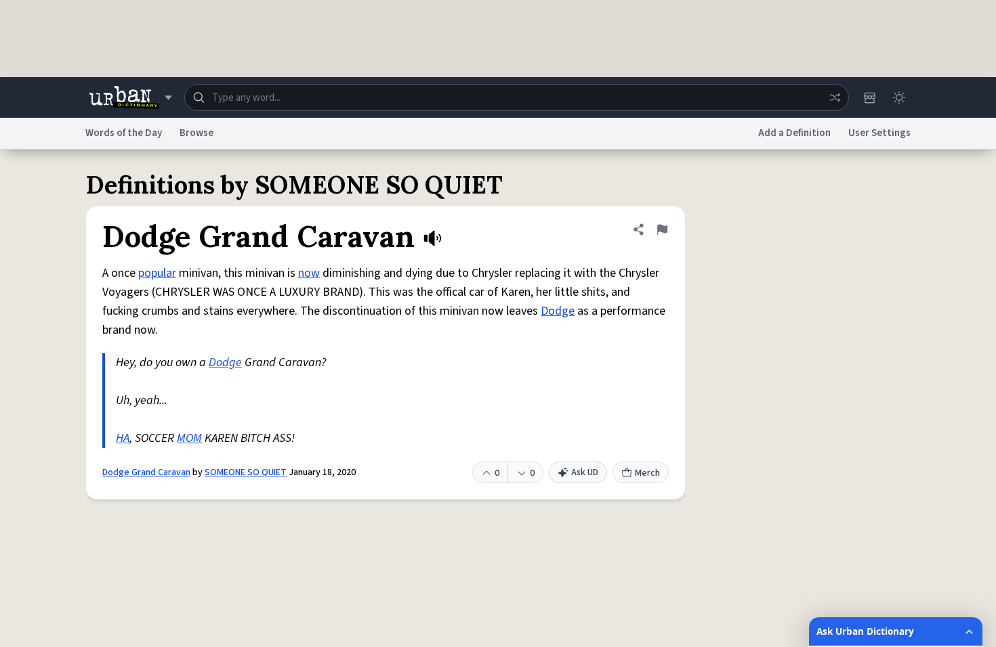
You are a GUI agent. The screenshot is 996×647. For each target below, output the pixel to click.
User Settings (879, 133)
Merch (647, 473)
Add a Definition (794, 133)
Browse (196, 133)
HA (122, 438)
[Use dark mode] (899, 97)
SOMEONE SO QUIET (246, 472)
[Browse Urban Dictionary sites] (130, 97)
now (309, 273)
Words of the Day (123, 133)
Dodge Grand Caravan (146, 472)
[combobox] (516, 97)
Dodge (558, 311)
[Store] (869, 97)
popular (157, 273)
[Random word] (835, 97)
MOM (189, 438)
